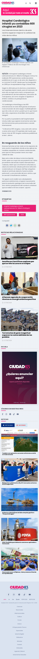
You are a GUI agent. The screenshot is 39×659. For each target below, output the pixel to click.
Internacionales (19, 613)
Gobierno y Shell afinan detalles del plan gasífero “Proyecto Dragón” (18, 513)
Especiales (19, 630)
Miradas (19, 641)
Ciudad (19, 644)
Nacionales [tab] (22, 425)
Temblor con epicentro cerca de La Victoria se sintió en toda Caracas (19, 453)
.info (4, 599)
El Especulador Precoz (19, 627)
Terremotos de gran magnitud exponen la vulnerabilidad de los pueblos (17, 335)
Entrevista (20, 648)
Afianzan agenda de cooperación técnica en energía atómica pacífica (19, 298)
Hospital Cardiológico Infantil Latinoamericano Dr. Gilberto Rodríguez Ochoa (17, 208)
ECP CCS (32, 599)
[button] (19, 378)
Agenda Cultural (19, 651)
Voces (19, 620)
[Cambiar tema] (26, 3)
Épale (18, 599)
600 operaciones (9, 215)
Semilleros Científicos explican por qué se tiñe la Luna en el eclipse (18, 262)
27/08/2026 (8, 267)
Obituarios (19, 637)
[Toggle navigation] (35, 3)
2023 (22, 215)
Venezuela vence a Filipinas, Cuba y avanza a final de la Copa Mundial (19, 572)
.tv (9, 599)
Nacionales (19, 610)
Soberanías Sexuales (19, 655)
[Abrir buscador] (30, 3)
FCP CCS (24, 599)
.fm (13, 599)
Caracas (19, 606)
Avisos (19, 624)
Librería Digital (19, 634)
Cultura (19, 617)
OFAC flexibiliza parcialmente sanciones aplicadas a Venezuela (19, 543)
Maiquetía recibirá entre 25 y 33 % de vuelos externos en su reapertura (19, 483)
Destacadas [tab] (9, 425)
